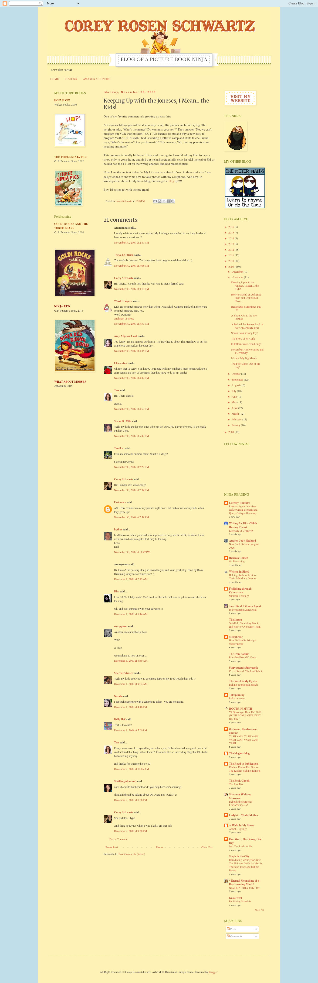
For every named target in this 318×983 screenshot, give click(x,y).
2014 (231, 238)
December (238, 271)
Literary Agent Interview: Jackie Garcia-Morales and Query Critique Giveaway (243, 510)
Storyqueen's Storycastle (243, 668)
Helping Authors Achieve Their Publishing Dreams (243, 576)
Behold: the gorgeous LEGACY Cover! (240, 803)
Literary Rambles (239, 503)
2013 (231, 244)
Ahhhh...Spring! (238, 829)
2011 (231, 255)
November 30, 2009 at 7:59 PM (131, 517)
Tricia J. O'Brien (124, 255)
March (236, 413)
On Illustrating (237, 561)
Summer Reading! (239, 596)
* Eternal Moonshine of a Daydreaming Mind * (244, 882)
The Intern (235, 620)
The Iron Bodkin (239, 654)
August (236, 385)
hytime (118, 529)
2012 (231, 249)
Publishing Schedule (240, 901)
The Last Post (236, 784)
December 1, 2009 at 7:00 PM (130, 730)
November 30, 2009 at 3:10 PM (131, 289)
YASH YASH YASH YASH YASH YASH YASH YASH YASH (243, 740)
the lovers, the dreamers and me (243, 731)
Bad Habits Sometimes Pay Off (246, 308)
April (235, 408)
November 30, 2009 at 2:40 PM (131, 242)
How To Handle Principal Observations (242, 642)
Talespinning (236, 695)
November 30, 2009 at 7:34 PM (131, 490)
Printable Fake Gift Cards (242, 657)
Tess (116, 390)
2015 (231, 232)
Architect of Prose (124, 318)
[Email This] (155, 201)
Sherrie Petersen (123, 673)
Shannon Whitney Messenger (240, 796)
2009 (231, 266)
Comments (236, 936)
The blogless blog (239, 753)
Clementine (121, 363)
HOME (54, 79)
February (237, 419)
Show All (259, 910)
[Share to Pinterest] (172, 201)
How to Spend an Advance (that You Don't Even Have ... (246, 297)
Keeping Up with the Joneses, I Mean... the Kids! (245, 285)
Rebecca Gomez (238, 558)
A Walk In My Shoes (241, 825)
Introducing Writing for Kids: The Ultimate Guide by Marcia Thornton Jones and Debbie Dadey (245, 865)
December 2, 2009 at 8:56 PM (130, 800)
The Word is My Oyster (243, 681)
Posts (233, 929)
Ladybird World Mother (243, 815)
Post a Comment (118, 839)
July (234, 391)
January (236, 425)
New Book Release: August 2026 (244, 545)
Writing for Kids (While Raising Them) (243, 525)
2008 (231, 432)
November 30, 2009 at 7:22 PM (131, 467)
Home (159, 847)
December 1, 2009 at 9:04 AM (131, 684)
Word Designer (123, 301)
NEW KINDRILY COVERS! (244, 888)
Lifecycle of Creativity (241, 530)
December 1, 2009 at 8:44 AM (131, 614)
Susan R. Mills (123, 421)
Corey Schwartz (123, 278)
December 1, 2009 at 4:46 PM (130, 707)
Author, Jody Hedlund (242, 541)
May (234, 402)
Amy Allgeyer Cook (126, 336)
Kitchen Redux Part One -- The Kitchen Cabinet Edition (244, 768)
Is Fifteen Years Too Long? (246, 344)
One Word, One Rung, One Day (245, 841)
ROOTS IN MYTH (240, 709)
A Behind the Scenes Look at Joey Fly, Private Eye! (247, 325)
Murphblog (236, 637)
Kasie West (235, 898)
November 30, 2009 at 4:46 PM (131, 351)
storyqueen (120, 626)
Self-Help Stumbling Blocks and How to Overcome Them (244, 624)
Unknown (120, 502)
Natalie (118, 696)
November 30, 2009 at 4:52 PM (131, 409)
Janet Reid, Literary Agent (245, 606)
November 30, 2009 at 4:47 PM (131, 378)
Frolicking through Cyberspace (240, 590)
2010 (231, 261)
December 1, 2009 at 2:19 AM (131, 579)
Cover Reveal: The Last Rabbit (246, 671)
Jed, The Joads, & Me (240, 846)
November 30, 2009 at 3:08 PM (131, 265)
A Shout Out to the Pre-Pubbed (244, 316)
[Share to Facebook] (168, 201)
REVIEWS (71, 79)
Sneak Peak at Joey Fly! (244, 333)
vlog (171, 181)
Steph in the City (239, 856)
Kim (116, 591)
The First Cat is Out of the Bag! (245, 365)
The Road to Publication (243, 764)
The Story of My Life (243, 338)
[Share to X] (164, 201)
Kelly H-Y (120, 719)
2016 (231, 227)
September (238, 379)
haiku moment (237, 698)
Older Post (207, 847)
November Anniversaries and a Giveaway (247, 350)
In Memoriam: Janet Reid (243, 609)
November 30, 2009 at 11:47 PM (132, 552)
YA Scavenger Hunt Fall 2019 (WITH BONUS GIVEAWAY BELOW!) (245, 715)
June (234, 396)
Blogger (213, 972)
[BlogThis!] (159, 201)
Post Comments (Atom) (132, 854)
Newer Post (111, 847)
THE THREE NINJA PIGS (70, 157)
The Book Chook (239, 781)
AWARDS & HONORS (96, 79)
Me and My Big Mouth (244, 358)
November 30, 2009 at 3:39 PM (131, 323)
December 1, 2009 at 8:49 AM (131, 660)
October (236, 373)
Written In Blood (239, 572)
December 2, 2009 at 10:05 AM (131, 769)
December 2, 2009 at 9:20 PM (130, 831)
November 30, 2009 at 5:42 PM (131, 436)
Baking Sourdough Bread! (243, 684)
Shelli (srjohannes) (125, 781)
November (238, 277)
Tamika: (119, 448)
